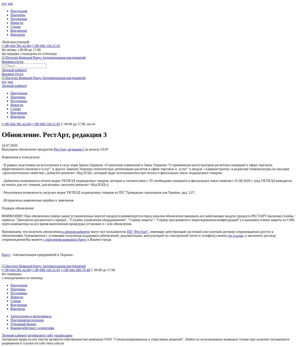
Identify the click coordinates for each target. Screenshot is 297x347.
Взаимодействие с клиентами (32, 328)
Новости (16, 23)
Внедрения (18, 30)
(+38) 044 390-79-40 (75, 270)
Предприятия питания (26, 320)
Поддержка (18, 19)
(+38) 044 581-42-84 (16, 46)
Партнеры (17, 15)
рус (4, 3)
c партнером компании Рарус (65, 239)
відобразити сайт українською (50, 335)
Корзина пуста (12, 61)
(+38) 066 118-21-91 (46, 46)
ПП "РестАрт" (137, 232)
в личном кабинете (76, 232)
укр (10, 3)
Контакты (17, 34)
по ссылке (235, 235)
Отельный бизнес (23, 324)
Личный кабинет (14, 70)
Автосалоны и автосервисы (31, 316)
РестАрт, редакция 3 (69, 149)
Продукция (18, 11)
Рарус (6, 255)
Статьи (15, 27)
